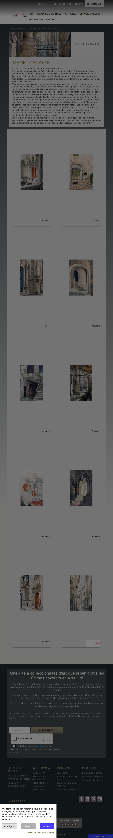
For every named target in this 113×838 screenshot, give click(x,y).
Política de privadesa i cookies (40, 832)
